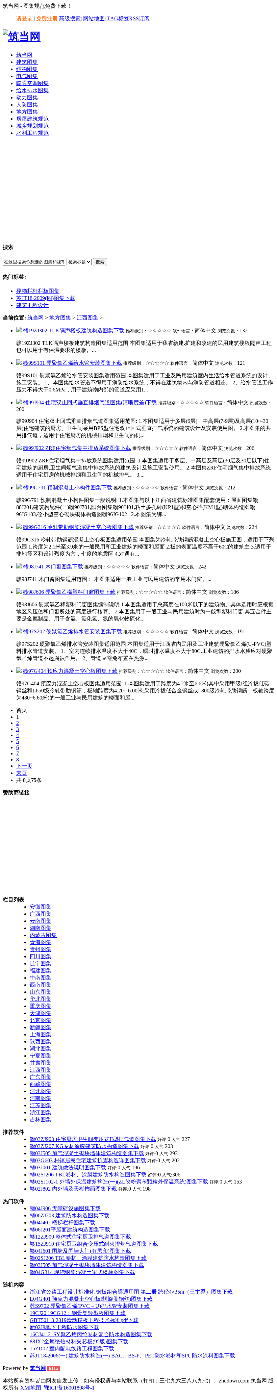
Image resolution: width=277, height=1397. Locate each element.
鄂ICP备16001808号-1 (69, 1388)
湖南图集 (40, 928)
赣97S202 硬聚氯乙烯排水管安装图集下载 (72, 631)
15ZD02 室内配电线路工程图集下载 (72, 1348)
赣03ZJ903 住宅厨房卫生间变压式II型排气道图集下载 (93, 1139)
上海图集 (40, 1034)
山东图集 (40, 992)
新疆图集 (40, 1027)
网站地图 (94, 18)
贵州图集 (40, 949)
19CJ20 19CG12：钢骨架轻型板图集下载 (78, 1313)
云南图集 (40, 921)
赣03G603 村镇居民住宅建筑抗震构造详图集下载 (88, 1160)
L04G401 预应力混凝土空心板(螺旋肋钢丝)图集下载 (91, 1299)
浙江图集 (40, 1112)
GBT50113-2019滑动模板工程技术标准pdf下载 (84, 1320)
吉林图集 (40, 1119)
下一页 (24, 766)
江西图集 (87, 318)
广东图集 (40, 1077)
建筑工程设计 (32, 305)
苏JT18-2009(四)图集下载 (45, 298)
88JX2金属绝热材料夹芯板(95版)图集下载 (79, 1341)
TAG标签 (118, 18)
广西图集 (40, 914)
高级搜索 (70, 18)
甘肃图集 (40, 1063)
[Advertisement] (138, 189)
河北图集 (40, 1091)
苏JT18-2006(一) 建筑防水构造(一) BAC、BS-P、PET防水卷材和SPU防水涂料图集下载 (132, 1355)
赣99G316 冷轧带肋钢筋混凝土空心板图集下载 (78, 527)
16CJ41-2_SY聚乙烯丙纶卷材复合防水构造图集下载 (91, 1334)
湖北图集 (40, 1048)
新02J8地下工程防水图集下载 (64, 1327)
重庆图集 (40, 1006)
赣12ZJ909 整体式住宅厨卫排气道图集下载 (80, 1237)
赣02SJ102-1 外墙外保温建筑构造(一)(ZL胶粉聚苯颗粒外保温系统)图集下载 (119, 1182)
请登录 (24, 18)
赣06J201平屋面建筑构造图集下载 (70, 1230)
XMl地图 (30, 1388)
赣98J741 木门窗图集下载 (53, 566)
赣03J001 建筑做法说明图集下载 (68, 1167)
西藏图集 (40, 1084)
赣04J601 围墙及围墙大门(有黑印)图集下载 (80, 1251)
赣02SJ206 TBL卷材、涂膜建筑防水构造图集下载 (88, 1174)
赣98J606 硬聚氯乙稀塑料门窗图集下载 (69, 592)
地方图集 (60, 318)
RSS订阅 (139, 18)
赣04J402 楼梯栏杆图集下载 (62, 1222)
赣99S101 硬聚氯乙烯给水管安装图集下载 (72, 363)
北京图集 (40, 1020)
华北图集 (40, 999)
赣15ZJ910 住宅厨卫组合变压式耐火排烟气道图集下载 (94, 1244)
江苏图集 (40, 1105)
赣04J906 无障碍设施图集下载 (65, 1208)
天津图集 (40, 1013)
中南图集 (40, 978)
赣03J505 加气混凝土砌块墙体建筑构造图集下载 (87, 1153)
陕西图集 (40, 1041)
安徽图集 (40, 907)
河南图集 (40, 1098)
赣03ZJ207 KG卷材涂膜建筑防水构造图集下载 (84, 1146)
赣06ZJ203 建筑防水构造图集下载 (69, 1215)
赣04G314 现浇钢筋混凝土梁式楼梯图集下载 (82, 1272)
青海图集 (40, 942)
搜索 (100, 261)
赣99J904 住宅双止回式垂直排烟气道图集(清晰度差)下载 (90, 402)
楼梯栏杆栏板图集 (37, 291)
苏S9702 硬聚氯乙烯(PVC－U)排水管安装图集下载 (90, 1306)
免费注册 (47, 18)
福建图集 (40, 970)
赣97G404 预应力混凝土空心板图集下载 (70, 671)
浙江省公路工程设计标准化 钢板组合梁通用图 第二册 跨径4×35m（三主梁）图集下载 (131, 1292)
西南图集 (40, 985)
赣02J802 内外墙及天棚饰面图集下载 (73, 1189)
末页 (21, 773)
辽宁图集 (40, 963)
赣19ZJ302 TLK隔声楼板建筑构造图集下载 (73, 330)
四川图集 (40, 956)
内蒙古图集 (43, 935)
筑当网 (35, 318)
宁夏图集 (40, 1056)
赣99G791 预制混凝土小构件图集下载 (67, 487)
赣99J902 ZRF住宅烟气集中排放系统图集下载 (77, 448)
